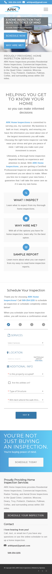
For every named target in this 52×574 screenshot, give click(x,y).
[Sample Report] (26, 247)
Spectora (42, 568)
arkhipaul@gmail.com (37, 2)
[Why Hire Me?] (26, 218)
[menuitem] (44, 9)
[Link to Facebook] (39, 571)
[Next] (50, 33)
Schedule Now (15, 36)
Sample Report (26, 254)
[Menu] (44, 9)
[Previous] (2, 33)
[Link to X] (42, 571)
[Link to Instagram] (46, 571)
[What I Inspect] (26, 192)
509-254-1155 (15, 2)
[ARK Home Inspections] (21, 9)
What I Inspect (26, 200)
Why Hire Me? (14, 45)
